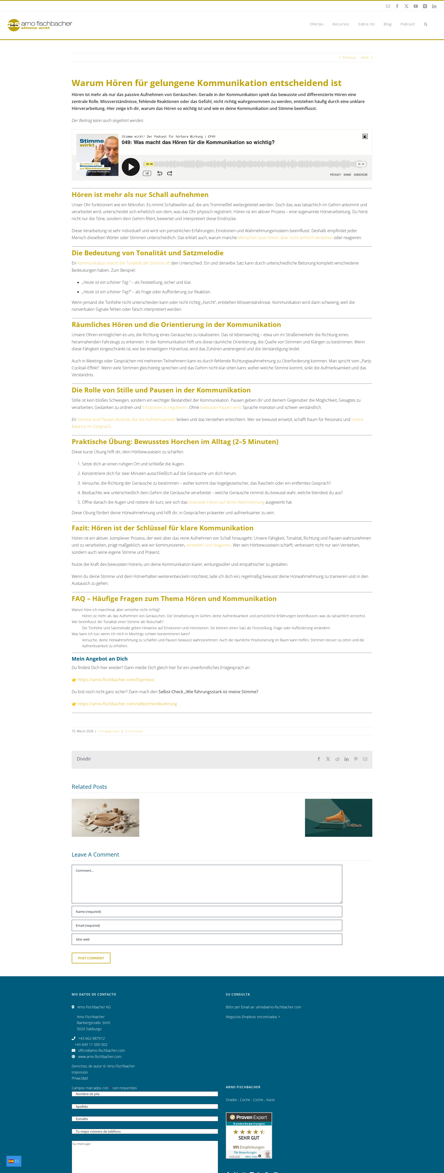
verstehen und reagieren (208, 545)
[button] (426, 23)
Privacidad (80, 1078)
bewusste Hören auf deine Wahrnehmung (226, 502)
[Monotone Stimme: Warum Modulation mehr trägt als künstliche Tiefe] (105, 818)
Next (365, 57)
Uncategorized (109, 731)
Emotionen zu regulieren (164, 407)
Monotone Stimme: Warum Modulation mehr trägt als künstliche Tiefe (105, 806)
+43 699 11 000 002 (91, 1044)
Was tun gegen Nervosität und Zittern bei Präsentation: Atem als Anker (339, 803)
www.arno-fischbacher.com (99, 1056)
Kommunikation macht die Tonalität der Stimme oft (123, 263)
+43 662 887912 (91, 1038)
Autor (270, 1099)
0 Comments (134, 731)
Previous (349, 57)
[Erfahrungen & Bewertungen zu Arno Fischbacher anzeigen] (249, 1115)
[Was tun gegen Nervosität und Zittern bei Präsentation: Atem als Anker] (339, 818)
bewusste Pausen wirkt (221, 407)
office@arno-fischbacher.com (101, 1050)
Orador (232, 1099)
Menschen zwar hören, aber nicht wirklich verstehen (285, 237)
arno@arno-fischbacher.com (278, 1007)
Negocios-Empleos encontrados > (253, 1016)
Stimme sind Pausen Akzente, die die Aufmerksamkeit (126, 419)
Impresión (80, 1072)
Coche (245, 1099)
